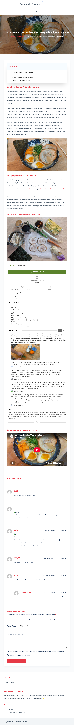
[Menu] (37, 12)
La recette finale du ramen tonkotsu (22, 77)
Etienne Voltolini (26, 592)
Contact (6, 685)
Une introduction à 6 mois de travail (22, 72)
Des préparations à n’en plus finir (21, 75)
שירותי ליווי (18, 508)
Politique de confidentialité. (24, 655)
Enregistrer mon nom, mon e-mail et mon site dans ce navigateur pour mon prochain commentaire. (37, 651)
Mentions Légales (9, 682)
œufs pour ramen (19, 191)
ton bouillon (43, 189)
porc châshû (62, 189)
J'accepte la (21, 655)
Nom (10, 620)
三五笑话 (17, 558)
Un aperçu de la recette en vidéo (21, 80)
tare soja (53, 189)
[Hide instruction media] (64, 330)
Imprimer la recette (38, 271)
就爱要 (16, 491)
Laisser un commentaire (16, 661)
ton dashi (27, 189)
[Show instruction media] (60, 330)
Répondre (63, 491)
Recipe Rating (11, 626)
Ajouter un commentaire (16, 634)
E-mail (31, 620)
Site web (52, 620)
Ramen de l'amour (30, 4)
